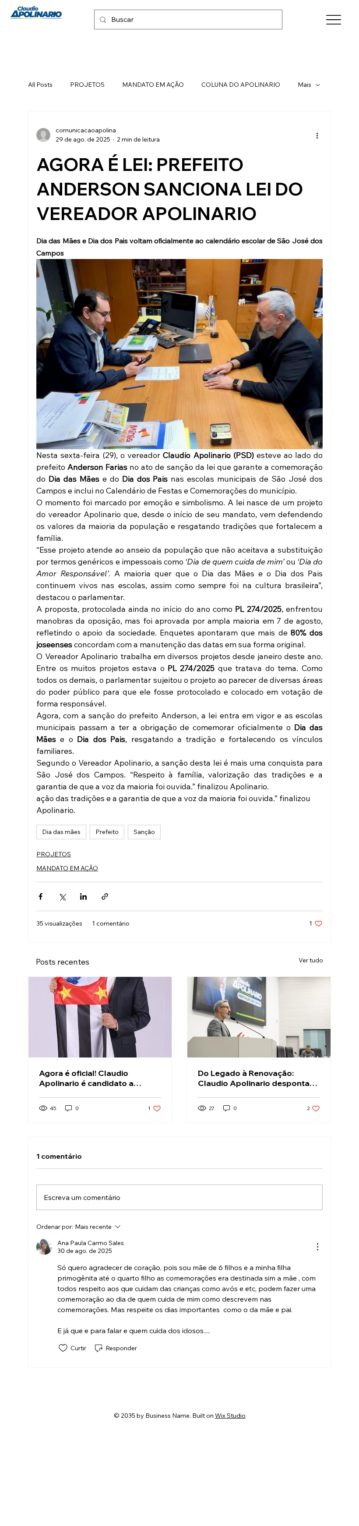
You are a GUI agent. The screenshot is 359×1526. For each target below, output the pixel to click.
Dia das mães (61, 832)
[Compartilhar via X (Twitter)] (62, 896)
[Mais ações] (317, 135)
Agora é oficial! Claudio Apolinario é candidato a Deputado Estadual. (86, 1078)
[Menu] (333, 20)
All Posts (40, 85)
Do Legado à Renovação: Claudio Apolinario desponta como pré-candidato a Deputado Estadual (254, 1078)
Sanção (144, 832)
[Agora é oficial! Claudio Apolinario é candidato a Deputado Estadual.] (100, 1017)
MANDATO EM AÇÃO (153, 85)
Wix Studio (230, 1416)
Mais (304, 85)
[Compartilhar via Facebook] (40, 896)
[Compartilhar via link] (105, 896)
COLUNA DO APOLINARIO (240, 85)
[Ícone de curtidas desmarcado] (63, 1348)
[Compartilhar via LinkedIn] (83, 896)
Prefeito (107, 832)
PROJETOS (87, 85)
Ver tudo (311, 960)
